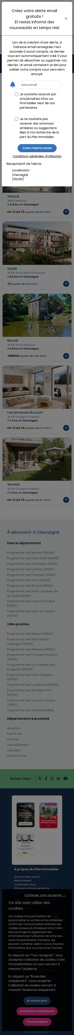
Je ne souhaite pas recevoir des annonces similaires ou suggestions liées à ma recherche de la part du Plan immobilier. (39, 128)
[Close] (66, 18)
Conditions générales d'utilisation (37, 156)
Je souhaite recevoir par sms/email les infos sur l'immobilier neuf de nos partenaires (38, 101)
